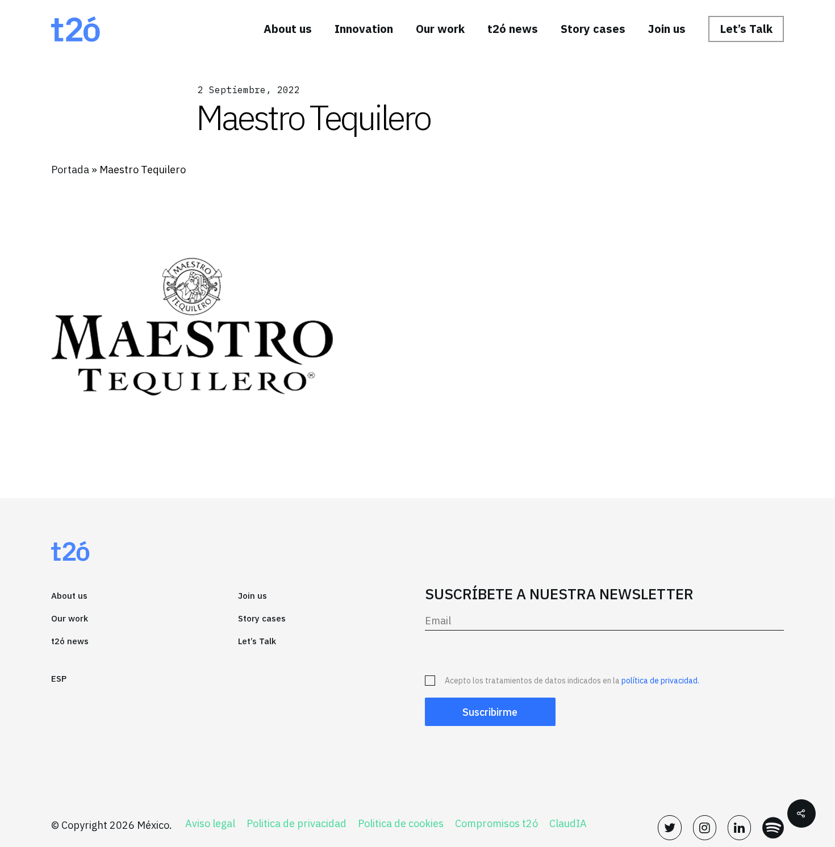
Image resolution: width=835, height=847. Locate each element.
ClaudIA (568, 824)
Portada (70, 169)
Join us (667, 29)
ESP (58, 678)
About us (288, 29)
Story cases (593, 29)
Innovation (364, 29)
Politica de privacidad (296, 824)
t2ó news (512, 29)
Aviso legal (210, 824)
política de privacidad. (660, 680)
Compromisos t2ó (496, 824)
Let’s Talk (746, 29)
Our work (440, 29)
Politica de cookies (401, 824)
